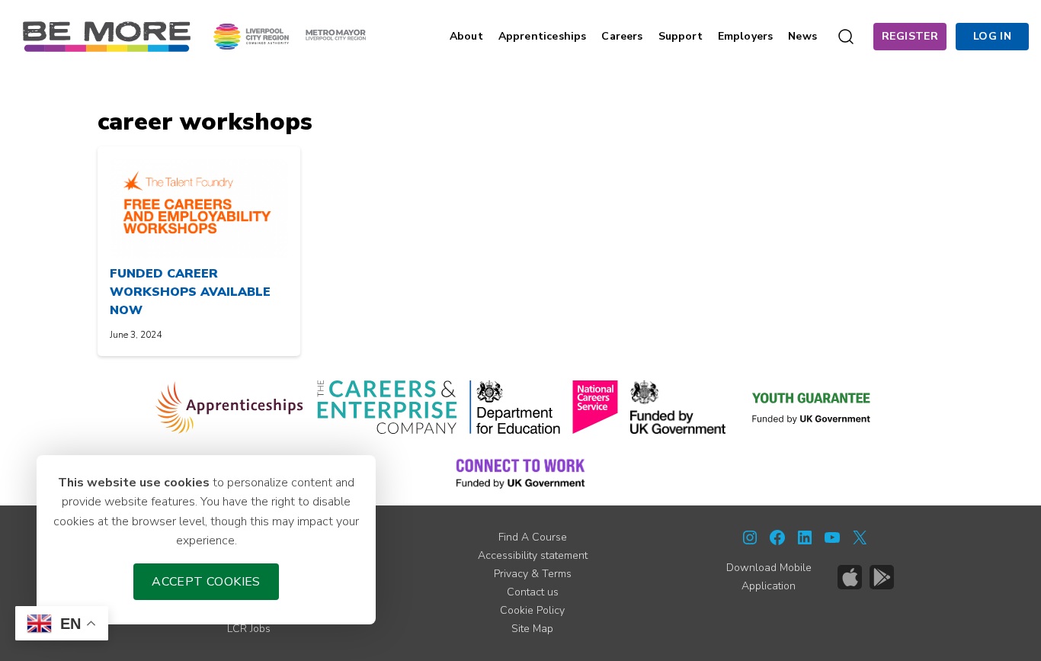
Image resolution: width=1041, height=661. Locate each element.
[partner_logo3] (514, 407)
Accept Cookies (206, 581)
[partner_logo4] (595, 407)
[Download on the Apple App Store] (850, 577)
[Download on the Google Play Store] (882, 577)
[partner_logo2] (386, 407)
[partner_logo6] (812, 407)
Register (910, 36)
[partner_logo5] (677, 407)
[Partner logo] (289, 35)
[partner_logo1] (230, 407)
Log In (992, 36)
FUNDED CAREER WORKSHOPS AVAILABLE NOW (190, 292)
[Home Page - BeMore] (107, 35)
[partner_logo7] (520, 472)
